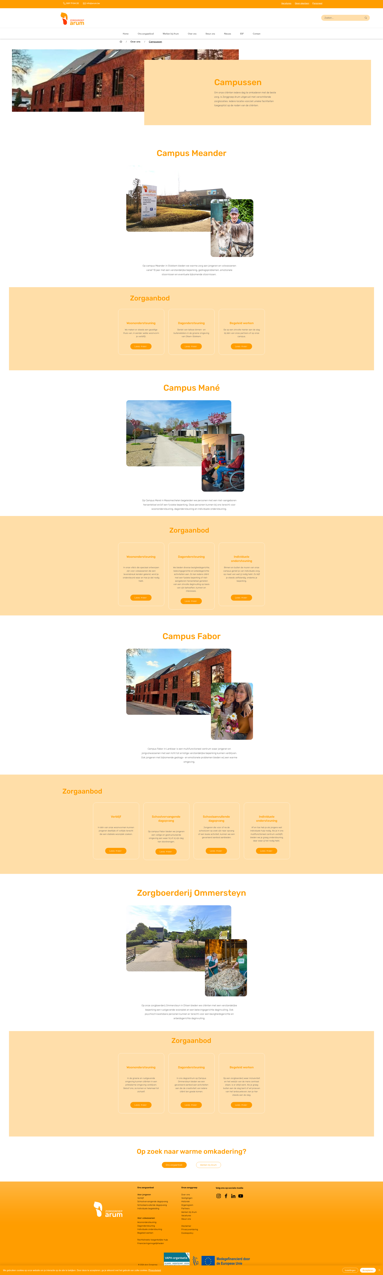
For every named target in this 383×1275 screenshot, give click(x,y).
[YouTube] (241, 1196)
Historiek (185, 1201)
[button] (170, 33)
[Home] (121, 41)
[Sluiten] (379, 1270)
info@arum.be (93, 3)
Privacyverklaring (189, 1229)
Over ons (185, 1194)
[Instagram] (219, 1196)
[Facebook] (226, 1196)
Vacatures (186, 1215)
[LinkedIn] (233, 1196)
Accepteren (368, 1270)
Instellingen (350, 1270)
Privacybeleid (154, 1270)
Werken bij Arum (189, 1212)
